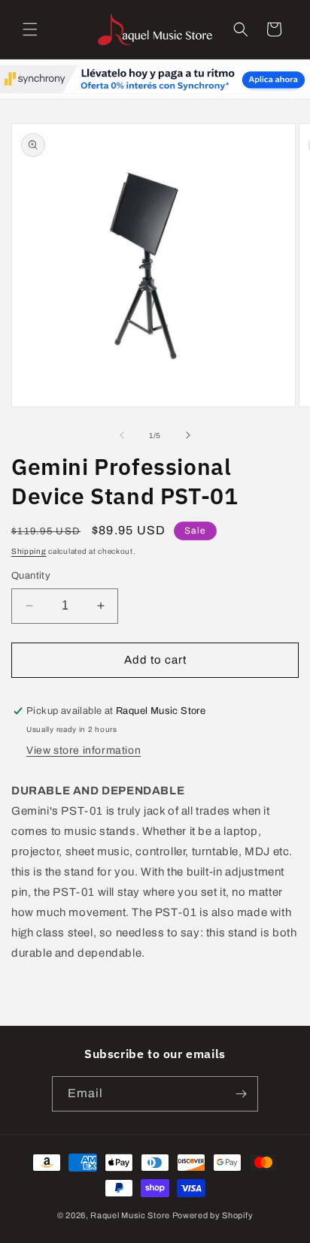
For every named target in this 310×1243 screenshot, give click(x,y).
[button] (30, 29)
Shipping (29, 551)
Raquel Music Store (130, 1215)
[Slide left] (121, 435)
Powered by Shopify (213, 1215)
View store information (83, 750)
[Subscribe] (240, 1093)
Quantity (30, 575)
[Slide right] (188, 435)
